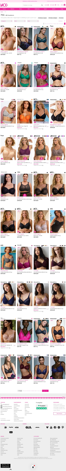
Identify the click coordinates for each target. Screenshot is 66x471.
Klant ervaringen (4, 411)
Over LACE (27, 404)
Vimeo (47, 427)
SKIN (44, 245)
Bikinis (26, 410)
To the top (11, 469)
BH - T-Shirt (36, 451)
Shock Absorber (20, 447)
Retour (15, 407)
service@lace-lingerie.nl (7, 406)
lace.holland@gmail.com (7, 408)
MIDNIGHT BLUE (30, 355)
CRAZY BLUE (47, 355)
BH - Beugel (36, 439)
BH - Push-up (52, 454)
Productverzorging (28, 413)
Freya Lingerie (3, 439)
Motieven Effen (36, 445)
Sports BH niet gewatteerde (55, 451)
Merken (12, 9)
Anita (2, 454)
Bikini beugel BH (37, 447)
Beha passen (27, 407)
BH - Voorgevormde (54, 442)
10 (57, 23)
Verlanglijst (52, 4)
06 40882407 (6, 404)
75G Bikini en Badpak (53, 17)
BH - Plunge (52, 444)
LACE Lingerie (19, 453)
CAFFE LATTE (43, 26)
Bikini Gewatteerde (53, 438)
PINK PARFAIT (10, 356)
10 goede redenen (4, 409)
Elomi (2, 447)
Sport (45, 9)
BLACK (15, 26)
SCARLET (10, 355)
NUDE (9, 136)
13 (62, 23)
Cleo (18, 448)
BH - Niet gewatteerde (38, 438)
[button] (33, 467)
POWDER (15, 318)
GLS (28, 427)
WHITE (60, 136)
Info (26, 128)
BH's (29, 9)
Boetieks (2, 414)
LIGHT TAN (63, 99)
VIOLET (48, 136)
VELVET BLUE (43, 318)
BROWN (58, 136)
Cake (18, 454)
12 (61, 23)
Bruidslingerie (52, 450)
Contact (15, 414)
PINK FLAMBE (63, 26)
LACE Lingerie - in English (5, 420)
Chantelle (19, 445)
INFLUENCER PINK (48, 63)
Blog (25, 414)
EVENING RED (28, 355)
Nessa (18, 441)
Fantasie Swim (3, 453)
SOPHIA (48, 282)
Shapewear (27, 411)
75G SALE (61, 17)
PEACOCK (42, 26)
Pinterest (63, 427)
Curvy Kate (19, 439)
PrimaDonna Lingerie (5, 438)
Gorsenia (2, 448)
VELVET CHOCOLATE (62, 282)
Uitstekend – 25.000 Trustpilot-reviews (30, 1)
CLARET (60, 245)
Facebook (55, 427)
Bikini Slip (35, 448)
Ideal (6, 427)
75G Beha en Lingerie (42, 17)
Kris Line (2, 451)
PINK (15, 63)
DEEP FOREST (47, 318)
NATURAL (61, 99)
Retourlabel (16, 408)
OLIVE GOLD (45, 245)
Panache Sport (20, 444)
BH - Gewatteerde (37, 441)
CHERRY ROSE (46, 245)
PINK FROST (15, 99)
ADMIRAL (27, 282)
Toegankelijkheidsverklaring (19, 417)
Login (46, 4)
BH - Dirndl (52, 453)
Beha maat (27, 405)
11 (59, 23)
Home (4, 9)
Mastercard (11, 432)
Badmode (37, 9)
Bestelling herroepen (18, 410)
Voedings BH (36, 453)
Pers (1, 412)
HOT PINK (15, 136)
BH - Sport (36, 450)
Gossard (18, 450)
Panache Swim (20, 438)
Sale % (53, 9)
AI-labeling (16, 416)
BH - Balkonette (53, 439)
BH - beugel (36, 444)
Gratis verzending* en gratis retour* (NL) (54, 1)
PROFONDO (48, 99)
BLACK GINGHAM (15, 245)
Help (58, 4)
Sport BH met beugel (54, 445)
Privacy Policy (16, 419)
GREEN (42, 136)
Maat (20, 9)
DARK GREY (43, 136)
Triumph (2, 445)
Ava (1, 442)
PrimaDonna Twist (4, 450)
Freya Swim (3, 441)
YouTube (51, 427)
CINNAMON (14, 136)
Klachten (15, 411)
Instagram (59, 427)
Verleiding (36, 454)
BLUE (47, 136)
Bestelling (16, 404)
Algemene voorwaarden (18, 420)
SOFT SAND (48, 318)
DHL (37, 427)
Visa (16, 427)
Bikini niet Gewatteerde (54, 441)
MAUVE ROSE (61, 245)
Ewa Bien (19, 442)
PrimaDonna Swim (4, 444)
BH (25, 408)
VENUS (48, 26)
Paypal (11, 427)
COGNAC (62, 99)
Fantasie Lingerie (20, 451)
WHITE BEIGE (48, 172)
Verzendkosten (17, 405)
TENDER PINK (63, 282)
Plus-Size (35, 442)
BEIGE (14, 26)
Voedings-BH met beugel (55, 448)
